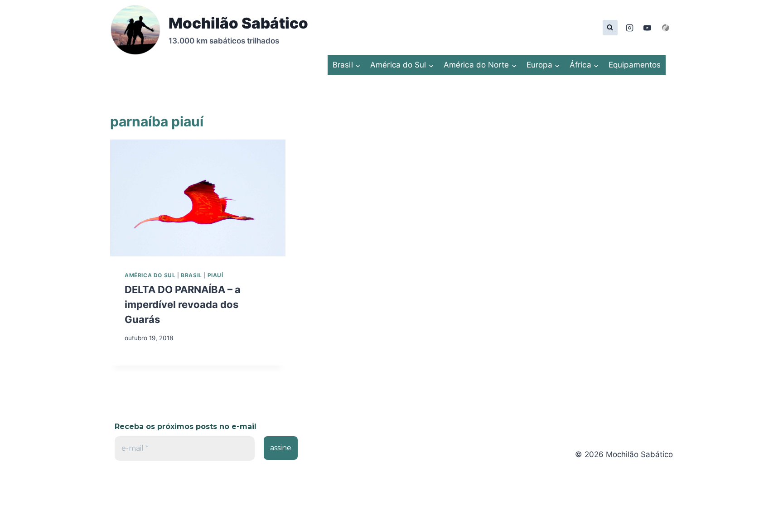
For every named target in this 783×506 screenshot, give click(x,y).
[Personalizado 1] (665, 27)
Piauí (215, 275)
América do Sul (150, 275)
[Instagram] (630, 27)
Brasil (191, 275)
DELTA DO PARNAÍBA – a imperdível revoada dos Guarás (183, 304)
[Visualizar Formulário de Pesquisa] (610, 27)
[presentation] (197, 198)
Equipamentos (635, 64)
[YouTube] (647, 27)
